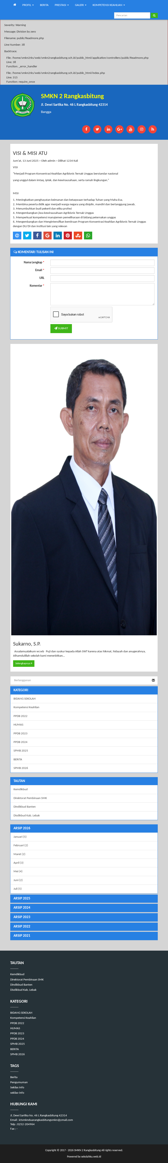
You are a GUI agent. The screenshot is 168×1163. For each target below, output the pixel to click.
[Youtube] (130, 129)
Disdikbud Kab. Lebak (27, 815)
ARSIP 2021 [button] (22, 936)
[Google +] (119, 129)
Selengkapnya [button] (23, 663)
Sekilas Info (17, 1087)
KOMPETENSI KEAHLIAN (108, 5)
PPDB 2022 (20, 716)
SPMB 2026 (21, 768)
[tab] (84, 829)
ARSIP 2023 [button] (22, 917)
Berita (13, 1077)
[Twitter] (97, 129)
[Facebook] (86, 129)
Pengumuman (19, 1082)
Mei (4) (18, 871)
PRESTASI (61, 5)
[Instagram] (141, 129)
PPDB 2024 (20, 742)
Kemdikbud (21, 789)
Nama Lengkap (34, 262)
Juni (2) (18, 880)
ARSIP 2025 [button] (22, 898)
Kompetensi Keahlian (26, 707)
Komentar (37, 285)
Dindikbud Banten (25, 806)
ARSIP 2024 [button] (22, 907)
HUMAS (18, 724)
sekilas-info (17, 1092)
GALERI (79, 5)
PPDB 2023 (20, 733)
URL (41, 278)
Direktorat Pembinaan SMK (30, 798)
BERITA (44, 5)
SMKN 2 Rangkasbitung (87, 1150)
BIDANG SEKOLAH (24, 698)
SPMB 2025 (21, 750)
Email (39, 270)
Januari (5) (20, 836)
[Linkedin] (108, 129)
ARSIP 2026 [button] (22, 828)
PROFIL (27, 5)
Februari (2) (21, 845)
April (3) (19, 862)
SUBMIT (62, 328)
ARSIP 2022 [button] (22, 926)
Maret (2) (19, 854)
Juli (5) (18, 888)
